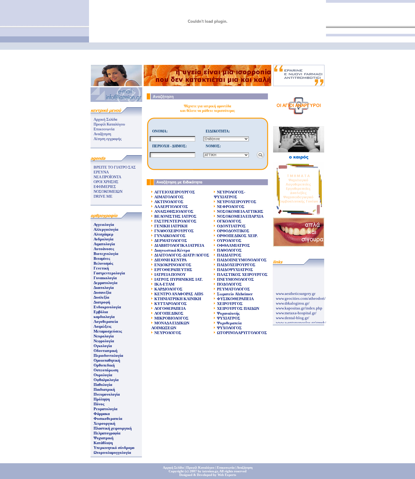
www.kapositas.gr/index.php (299, 306)
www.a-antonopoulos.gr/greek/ (301, 321)
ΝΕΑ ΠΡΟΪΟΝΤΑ (107, 177)
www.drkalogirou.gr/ (293, 302)
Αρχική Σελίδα (105, 119)
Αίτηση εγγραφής (108, 138)
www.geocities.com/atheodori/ (301, 297)
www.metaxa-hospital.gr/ (296, 311)
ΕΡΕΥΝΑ (101, 172)
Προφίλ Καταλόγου (109, 124)
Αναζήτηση (102, 134)
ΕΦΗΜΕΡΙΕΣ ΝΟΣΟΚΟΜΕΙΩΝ (108, 189)
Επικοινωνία (104, 129)
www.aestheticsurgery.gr (295, 292)
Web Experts (227, 475)
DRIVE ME (103, 196)
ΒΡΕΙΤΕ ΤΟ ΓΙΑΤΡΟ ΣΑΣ (115, 167)
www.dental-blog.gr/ (292, 316)
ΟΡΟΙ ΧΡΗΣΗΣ (106, 181)
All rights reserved (232, 471)
